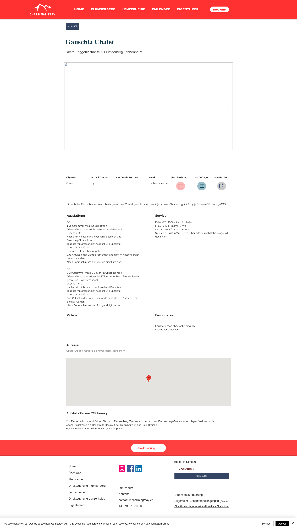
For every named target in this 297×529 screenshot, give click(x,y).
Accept (282, 523)
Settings (266, 523)
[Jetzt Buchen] (221, 186)
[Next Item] (227, 106)
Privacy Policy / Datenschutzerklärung (148, 523)
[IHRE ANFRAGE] (201, 186)
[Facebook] (130, 468)
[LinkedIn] (138, 468)
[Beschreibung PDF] (180, 186)
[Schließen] (293, 523)
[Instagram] (122, 468)
